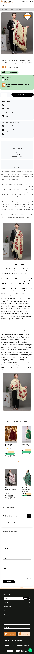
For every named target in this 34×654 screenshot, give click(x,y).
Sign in (23, 1)
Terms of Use (19, 578)
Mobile (4, 568)
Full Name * (6, 548)
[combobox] (16, 5)
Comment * (6, 535)
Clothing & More (7, 9)
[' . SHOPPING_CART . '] (30, 1)
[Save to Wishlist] (27, 63)
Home (2, 9)
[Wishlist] (27, 1)
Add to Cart (22, 94)
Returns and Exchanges (13, 130)
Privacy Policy (27, 578)
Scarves (20, 9)
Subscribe (26, 598)
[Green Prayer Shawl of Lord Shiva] (28, 485)
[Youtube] (21, 640)
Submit (9, 581)
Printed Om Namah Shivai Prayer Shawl (9, 445)
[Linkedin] (19, 640)
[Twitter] (13, 640)
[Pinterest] (15, 640)
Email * (4, 558)
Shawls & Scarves (14, 9)
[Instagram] (17, 640)
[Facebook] (10, 640)
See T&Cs (20, 148)
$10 (6, 80)
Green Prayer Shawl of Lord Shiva (26, 489)
